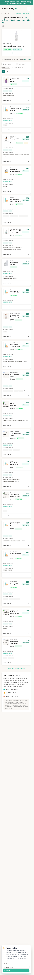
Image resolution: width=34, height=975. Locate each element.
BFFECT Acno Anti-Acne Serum (14, 139)
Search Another (18, 53)
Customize (7, 964)
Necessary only (8, 967)
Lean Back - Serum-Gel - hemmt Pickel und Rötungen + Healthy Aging (15, 464)
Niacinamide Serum (14, 80)
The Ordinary (7, 43)
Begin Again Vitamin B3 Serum (14, 642)
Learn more (10, 960)
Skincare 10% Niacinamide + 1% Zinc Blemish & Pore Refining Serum (15, 495)
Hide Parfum (21, 64)
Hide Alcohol (5, 67)
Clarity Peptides (13, 404)
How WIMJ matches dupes (11, 26)
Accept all (7, 970)
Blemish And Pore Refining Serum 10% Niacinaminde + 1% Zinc (15, 316)
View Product (8, 53)
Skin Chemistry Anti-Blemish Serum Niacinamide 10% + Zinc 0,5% (15, 292)
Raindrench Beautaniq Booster (14, 525)
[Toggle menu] (29, 9)
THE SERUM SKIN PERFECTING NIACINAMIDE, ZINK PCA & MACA (15, 109)
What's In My (9, 8)
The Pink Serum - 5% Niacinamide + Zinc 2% (15, 434)
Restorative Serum (14, 263)
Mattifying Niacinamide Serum (14, 613)
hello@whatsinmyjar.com (17, 3)
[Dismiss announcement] (31, 2)
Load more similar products (16, 668)
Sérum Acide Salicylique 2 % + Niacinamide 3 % (15, 200)
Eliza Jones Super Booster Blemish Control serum (15, 345)
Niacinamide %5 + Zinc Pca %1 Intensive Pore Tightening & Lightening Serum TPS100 (15, 232)
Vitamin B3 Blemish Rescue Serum (15, 171)
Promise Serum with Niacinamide (15, 375)
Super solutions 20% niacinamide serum (15, 554)
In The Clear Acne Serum (14, 584)
